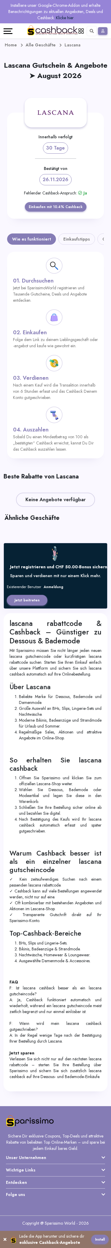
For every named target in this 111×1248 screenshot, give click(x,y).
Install (100, 1239)
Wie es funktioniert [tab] (31, 239)
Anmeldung (53, 587)
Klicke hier (65, 18)
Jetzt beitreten (27, 600)
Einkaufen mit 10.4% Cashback (56, 207)
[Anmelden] (102, 31)
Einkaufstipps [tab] (76, 239)
